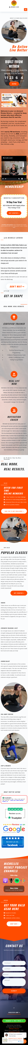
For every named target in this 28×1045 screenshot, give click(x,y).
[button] (25, 9)
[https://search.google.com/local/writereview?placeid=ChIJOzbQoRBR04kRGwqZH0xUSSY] (14, 828)
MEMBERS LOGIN (14, 1032)
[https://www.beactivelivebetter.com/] (14, 3)
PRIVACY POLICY (14, 1029)
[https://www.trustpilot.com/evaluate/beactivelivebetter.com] (15, 813)
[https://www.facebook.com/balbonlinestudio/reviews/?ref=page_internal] (12, 842)
